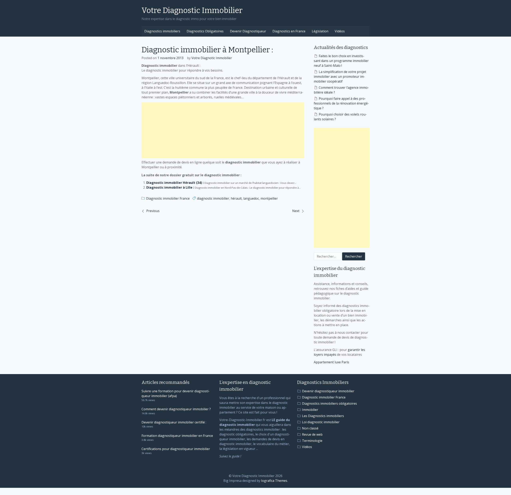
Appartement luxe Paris (331, 362)
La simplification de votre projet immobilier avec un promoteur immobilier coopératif (340, 77)
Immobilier (310, 409)
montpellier (269, 198)
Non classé (310, 428)
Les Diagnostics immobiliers (323, 416)
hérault (236, 198)
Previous (152, 211)
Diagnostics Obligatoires (205, 31)
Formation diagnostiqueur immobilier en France (177, 435)
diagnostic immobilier (213, 198)
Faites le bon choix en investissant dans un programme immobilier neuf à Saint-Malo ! (341, 61)
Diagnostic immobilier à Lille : (170, 187)
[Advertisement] (223, 130)
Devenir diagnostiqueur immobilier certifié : (174, 422)
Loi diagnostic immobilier (321, 422)
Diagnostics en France (288, 31)
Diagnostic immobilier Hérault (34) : (175, 182)
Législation (320, 31)
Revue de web (312, 434)
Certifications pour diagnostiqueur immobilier (176, 449)
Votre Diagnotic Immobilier (211, 58)
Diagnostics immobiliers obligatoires (329, 403)
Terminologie (312, 440)
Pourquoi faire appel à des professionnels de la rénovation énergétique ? (341, 103)
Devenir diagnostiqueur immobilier (328, 391)
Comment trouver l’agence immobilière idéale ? (341, 90)
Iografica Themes (274, 480)
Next (295, 211)
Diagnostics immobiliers (162, 31)
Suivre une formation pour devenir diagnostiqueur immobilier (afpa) (176, 393)
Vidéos (340, 31)
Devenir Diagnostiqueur (248, 31)
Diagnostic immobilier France (168, 198)
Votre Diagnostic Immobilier (192, 10)
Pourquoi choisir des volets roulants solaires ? (340, 116)
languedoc (251, 198)
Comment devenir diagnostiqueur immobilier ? (176, 409)
